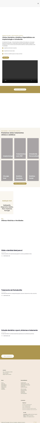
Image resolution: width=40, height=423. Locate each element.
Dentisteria (23, 391)
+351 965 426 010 (27, 405)
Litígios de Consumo (21, 422)
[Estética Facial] (33, 170)
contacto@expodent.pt (30, 416)
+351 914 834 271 (28, 404)
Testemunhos (3, 387)
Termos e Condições (13, 422)
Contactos (3, 389)
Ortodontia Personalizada (25, 384)
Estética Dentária (24, 387)
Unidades (3, 388)
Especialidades (4, 384)
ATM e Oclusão (23, 389)
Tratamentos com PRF (25, 383)
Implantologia (23, 382)
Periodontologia (24, 390)
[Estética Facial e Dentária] (20, 170)
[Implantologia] (7, 148)
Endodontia (23, 392)
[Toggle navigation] (32, 3)
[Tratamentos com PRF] (20, 148)
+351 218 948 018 (27, 407)
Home (2, 382)
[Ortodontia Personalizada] (33, 148)
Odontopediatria (24, 393)
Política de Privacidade (5, 422)
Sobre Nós (3, 383)
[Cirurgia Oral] (7, 170)
